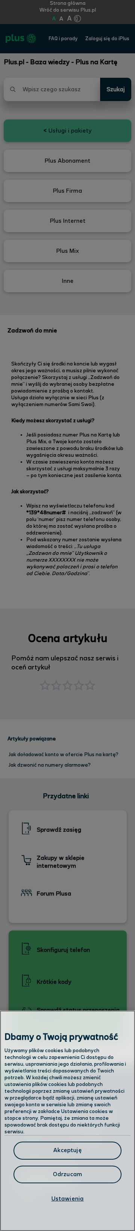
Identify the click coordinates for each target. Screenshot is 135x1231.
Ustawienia (67, 1199)
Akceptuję (67, 1150)
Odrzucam (67, 1174)
